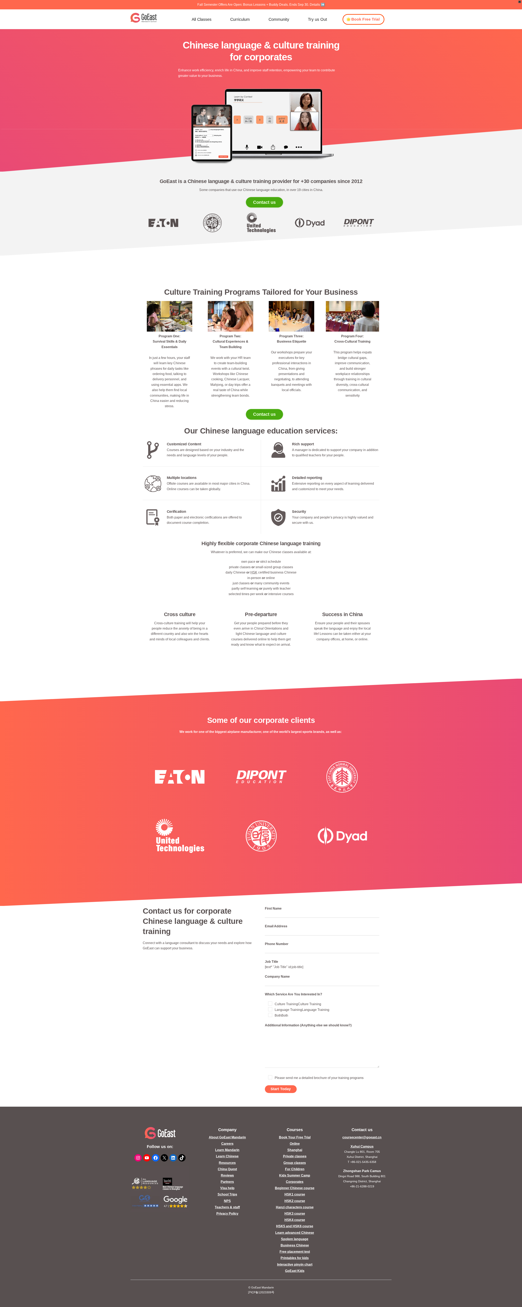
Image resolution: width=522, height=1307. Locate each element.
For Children (294, 1169)
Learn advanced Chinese (294, 1232)
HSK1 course (294, 1194)
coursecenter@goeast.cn (362, 1137)
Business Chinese (295, 1245)
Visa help (227, 1188)
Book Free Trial (365, 19)
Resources (227, 1163)
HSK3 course (294, 1213)
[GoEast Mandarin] (143, 18)
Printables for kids (295, 1258)
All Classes (201, 19)
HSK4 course (294, 1220)
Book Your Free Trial (295, 1137)
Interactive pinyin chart (294, 1264)
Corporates (294, 1181)
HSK (253, 572)
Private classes (294, 1156)
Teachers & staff (227, 1207)
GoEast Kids (294, 1271)
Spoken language (294, 1239)
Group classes (294, 1163)
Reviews (227, 1175)
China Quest (227, 1169)
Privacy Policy (227, 1213)
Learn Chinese (227, 1156)
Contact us (264, 202)
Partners (227, 1181)
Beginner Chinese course (294, 1188)
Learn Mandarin (227, 1150)
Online (295, 1143)
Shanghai (294, 1150)
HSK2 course (294, 1201)
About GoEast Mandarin (227, 1137)
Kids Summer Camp (294, 1175)
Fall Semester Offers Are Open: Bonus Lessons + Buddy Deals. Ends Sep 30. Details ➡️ (261, 4)
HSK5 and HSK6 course (294, 1226)
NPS (227, 1201)
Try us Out (317, 19)
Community (279, 19)
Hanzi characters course (295, 1207)
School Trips (227, 1194)
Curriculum (240, 19)
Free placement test (295, 1251)
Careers (227, 1143)
